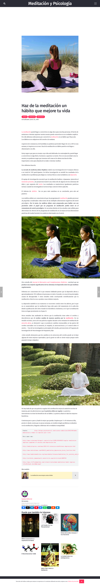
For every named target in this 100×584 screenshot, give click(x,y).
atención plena (26, 323)
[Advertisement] (50, 19)
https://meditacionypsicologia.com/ (30, 503)
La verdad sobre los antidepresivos (66, 557)
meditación (54, 137)
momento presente (28, 182)
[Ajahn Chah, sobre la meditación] (50, 555)
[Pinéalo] (36, 507)
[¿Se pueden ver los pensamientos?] (50, 519)
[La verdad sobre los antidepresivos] (69, 549)
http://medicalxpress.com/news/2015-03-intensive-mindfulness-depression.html (49, 446)
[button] (4, 3)
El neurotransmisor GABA (29, 554)
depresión (73, 175)
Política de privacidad (73, 581)
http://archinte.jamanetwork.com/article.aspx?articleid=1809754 (44, 458)
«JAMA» (34, 191)
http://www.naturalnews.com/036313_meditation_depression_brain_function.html (49, 450)
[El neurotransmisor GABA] (30, 547)
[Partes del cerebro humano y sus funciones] (69, 522)
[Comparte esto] (24, 507)
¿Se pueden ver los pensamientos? (46, 526)
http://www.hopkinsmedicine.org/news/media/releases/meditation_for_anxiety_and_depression (54, 454)
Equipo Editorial (27, 499)
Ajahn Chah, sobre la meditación (47, 569)
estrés (40, 184)
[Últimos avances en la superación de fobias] (30, 525)
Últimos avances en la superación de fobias (28, 539)
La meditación (26, 132)
